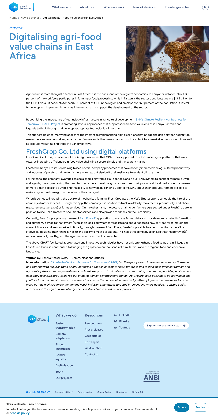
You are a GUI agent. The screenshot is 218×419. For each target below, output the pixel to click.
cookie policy (20, 413)
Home (13, 17)
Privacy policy (85, 392)
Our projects (64, 378)
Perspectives (93, 323)
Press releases (94, 329)
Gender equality (61, 357)
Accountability (62, 392)
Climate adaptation (63, 336)
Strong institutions (63, 346)
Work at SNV (93, 348)
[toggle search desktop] (205, 7)
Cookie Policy (104, 392)
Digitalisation (64, 365)
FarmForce (87, 218)
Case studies (93, 336)
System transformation (65, 325)
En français (92, 342)
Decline (200, 407)
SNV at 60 (137, 392)
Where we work (114, 7)
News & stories (29, 17)
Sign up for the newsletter (164, 325)
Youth (59, 371)
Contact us (92, 354)
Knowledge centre (177, 7)
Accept (181, 407)
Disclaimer (121, 392)
